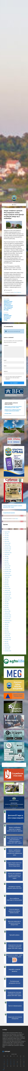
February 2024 (7, 588)
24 (4, 1065)
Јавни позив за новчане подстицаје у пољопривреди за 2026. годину (13, 407)
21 (17, 1063)
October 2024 (7, 573)
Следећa (6, 312)
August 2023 (7, 599)
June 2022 (7, 626)
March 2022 (7, 632)
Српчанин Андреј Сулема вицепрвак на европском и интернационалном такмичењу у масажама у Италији (8, 305)
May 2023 (6, 605)
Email (5, 365)
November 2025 (8, 548)
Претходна (6, 298)
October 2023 (7, 596)
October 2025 (7, 550)
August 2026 (7, 531)
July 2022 (6, 624)
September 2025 (8, 552)
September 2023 (8, 598)
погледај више (8, 413)
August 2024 (7, 577)
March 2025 (7, 564)
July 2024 (6, 579)
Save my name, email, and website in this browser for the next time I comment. (13, 378)
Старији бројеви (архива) (9, 512)
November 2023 (8, 594)
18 (7, 1063)
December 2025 (8, 547)
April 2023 (6, 607)
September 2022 (8, 620)
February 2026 (7, 543)
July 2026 (6, 533)
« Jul (3, 1069)
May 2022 (6, 628)
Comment (6, 345)
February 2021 (7, 647)
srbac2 (15, 292)
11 (7, 1061)
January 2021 (7, 648)
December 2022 (8, 615)
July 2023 (6, 601)
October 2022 (7, 618)
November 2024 (8, 571)
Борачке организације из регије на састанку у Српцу (7, 317)
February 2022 (7, 633)
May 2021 (6, 641)
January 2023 (7, 613)
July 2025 (6, 556)
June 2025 (7, 558)
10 (4, 1061)
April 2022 (6, 630)
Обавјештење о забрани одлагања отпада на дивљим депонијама (13, 410)
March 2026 (7, 541)
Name (5, 360)
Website (6, 371)
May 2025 (6, 560)
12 (10, 1061)
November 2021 (8, 639)
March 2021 (7, 645)
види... (16, 518)
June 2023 (7, 603)
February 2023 (7, 611)
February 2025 (7, 565)
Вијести (19, 292)
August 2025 (7, 554)
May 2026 (6, 537)
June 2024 (7, 581)
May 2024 (6, 582)
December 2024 (8, 569)
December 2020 (8, 650)
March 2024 (7, 586)
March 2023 (7, 609)
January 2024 (7, 590)
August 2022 (7, 622)
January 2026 (7, 545)
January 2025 (7, 567)
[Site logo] (14, 200)
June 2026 (7, 535)
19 (10, 1063)
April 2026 (6, 539)
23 (23, 1063)
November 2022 (8, 616)
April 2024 (6, 584)
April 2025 (6, 562)
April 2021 (6, 643)
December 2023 (8, 592)
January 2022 (7, 635)
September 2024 (8, 575)
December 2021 (8, 637)
